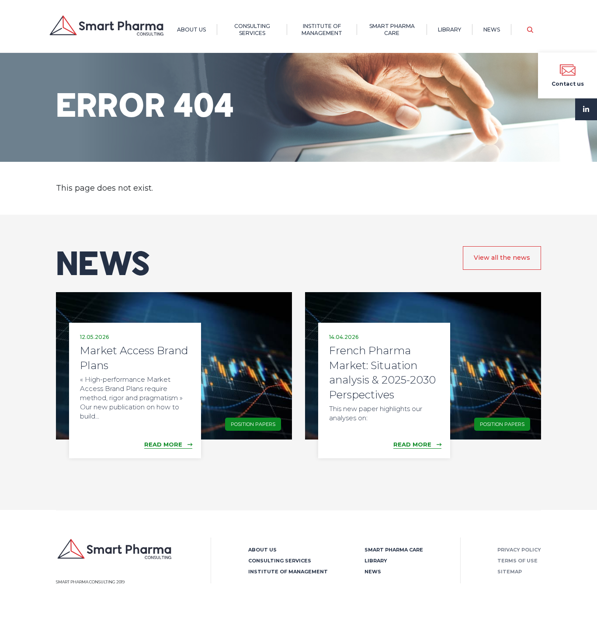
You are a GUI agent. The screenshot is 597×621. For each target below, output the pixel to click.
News (491, 29)
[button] (530, 29)
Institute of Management (322, 29)
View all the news (502, 258)
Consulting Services (252, 29)
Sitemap (509, 572)
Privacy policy (519, 550)
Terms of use (517, 561)
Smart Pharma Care (392, 29)
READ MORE (165, 444)
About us (191, 29)
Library (449, 29)
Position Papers (253, 424)
